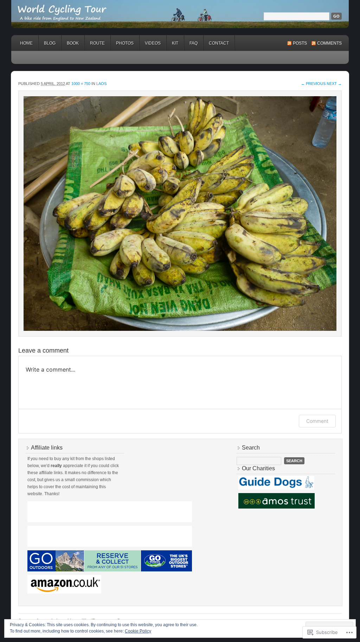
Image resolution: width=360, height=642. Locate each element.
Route (97, 43)
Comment (317, 421)
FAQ (193, 43)
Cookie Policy (138, 631)
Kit (175, 43)
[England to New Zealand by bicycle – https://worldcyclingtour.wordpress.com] (180, 213)
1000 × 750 (80, 83)
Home (26, 43)
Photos (125, 43)
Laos (101, 83)
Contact (219, 43)
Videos (153, 43)
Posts (300, 43)
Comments (329, 43)
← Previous (313, 83)
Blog (50, 43)
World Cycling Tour (180, 14)
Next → (334, 83)
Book (73, 43)
